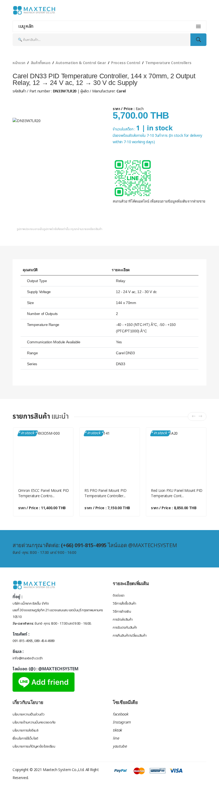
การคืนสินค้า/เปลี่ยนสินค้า (129, 635)
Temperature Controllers (168, 63)
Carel (120, 91)
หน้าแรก (19, 63)
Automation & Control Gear (81, 63)
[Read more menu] (198, 26)
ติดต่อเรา (118, 595)
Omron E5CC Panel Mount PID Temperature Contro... (43, 493)
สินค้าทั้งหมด (40, 63)
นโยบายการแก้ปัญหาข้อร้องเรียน (34, 746)
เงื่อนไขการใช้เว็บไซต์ (25, 738)
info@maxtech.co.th (28, 658)
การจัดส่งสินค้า (122, 619)
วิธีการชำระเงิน (122, 611)
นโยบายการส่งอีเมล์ (25, 730)
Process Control (125, 63)
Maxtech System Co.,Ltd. (63, 770)
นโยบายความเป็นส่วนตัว (29, 714)
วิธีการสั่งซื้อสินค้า (124, 603)
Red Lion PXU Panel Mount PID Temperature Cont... (176, 493)
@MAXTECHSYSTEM (58, 669)
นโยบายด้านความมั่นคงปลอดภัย (34, 722)
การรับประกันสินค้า (125, 627)
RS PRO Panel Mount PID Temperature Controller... (105, 493)
